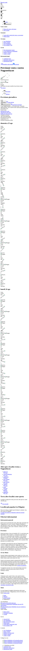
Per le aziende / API (7, 45)
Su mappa (3, 87)
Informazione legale (7, 61)
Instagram (20, 641)
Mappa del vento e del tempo (9, 29)
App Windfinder (7, 41)
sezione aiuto (6, 593)
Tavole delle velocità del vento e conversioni (13, 35)
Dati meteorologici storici (9, 50)
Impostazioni (8, 24)
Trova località (5, 504)
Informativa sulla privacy (8, 60)
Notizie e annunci (7, 52)
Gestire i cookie (6, 53)
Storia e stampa (6, 42)
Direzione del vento (5, 111)
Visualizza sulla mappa (8, 64)
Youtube (20, 643)
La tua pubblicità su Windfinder (10, 51)
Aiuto (6, 22)
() (6, 112)
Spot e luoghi (6, 30)
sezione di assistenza (21, 565)
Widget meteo (6, 36)
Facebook (17, 64)
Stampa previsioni (6, 104)
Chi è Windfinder (7, 44)
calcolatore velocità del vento (7, 585)
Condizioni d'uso (7, 58)
